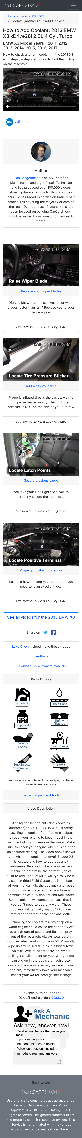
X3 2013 (38, 16)
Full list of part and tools (41, 795)
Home (10, 16)
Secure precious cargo (41, 480)
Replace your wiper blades (41, 291)
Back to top (41, 1082)
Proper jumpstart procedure (41, 570)
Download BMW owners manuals (41, 666)
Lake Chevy (21, 646)
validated (21, 122)
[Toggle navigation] (73, 6)
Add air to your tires (41, 386)
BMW (23, 16)
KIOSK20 (57, 998)
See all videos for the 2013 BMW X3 (41, 617)
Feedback (41, 656)
